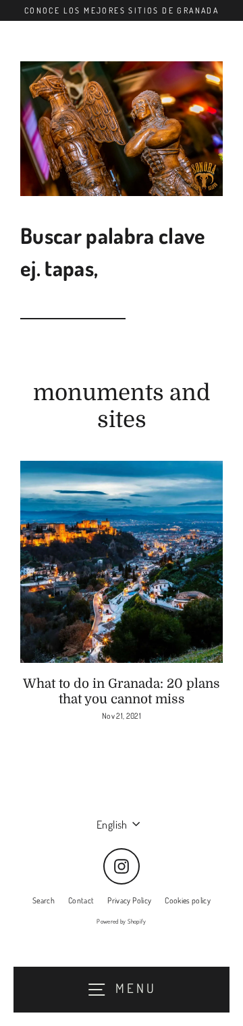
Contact (81, 900)
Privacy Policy (129, 900)
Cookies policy (188, 900)
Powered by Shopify (121, 921)
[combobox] (73, 305)
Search (43, 900)
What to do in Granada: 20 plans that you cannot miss (121, 691)
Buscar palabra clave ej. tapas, (113, 252)
